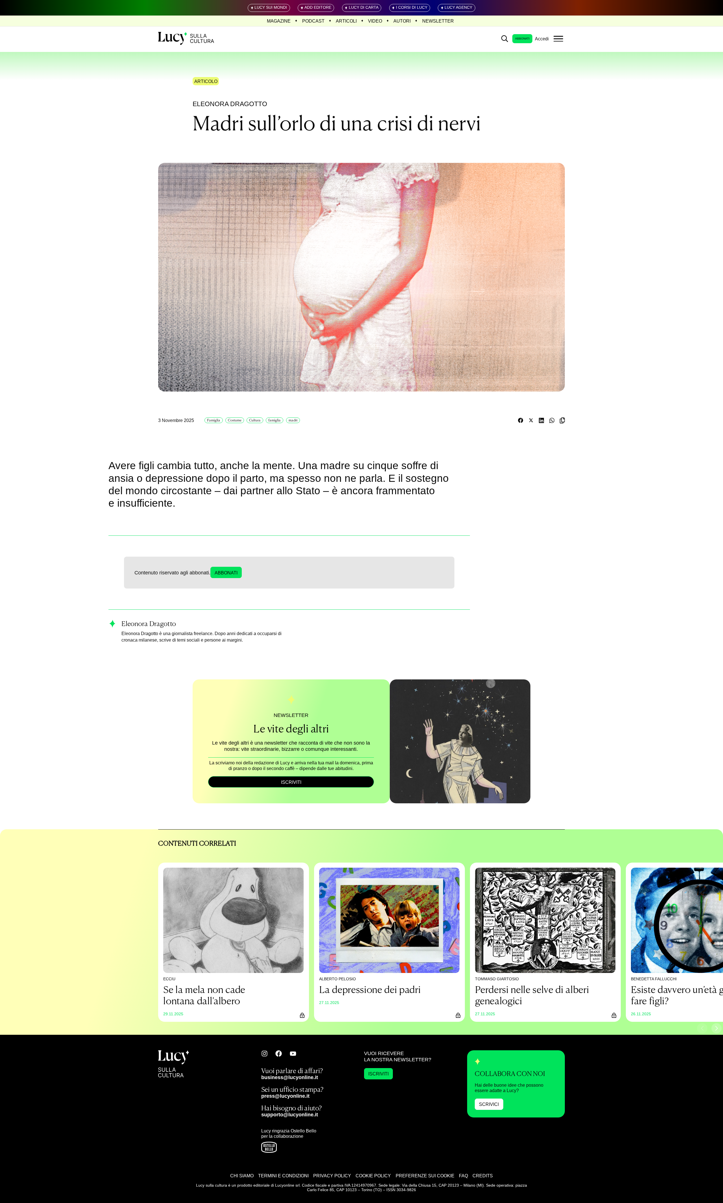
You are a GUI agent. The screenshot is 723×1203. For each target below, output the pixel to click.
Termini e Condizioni (283, 1175)
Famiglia (213, 420)
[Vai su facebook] (278, 1053)
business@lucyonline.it (289, 1077)
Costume (234, 420)
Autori (402, 20)
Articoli (346, 20)
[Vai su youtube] (293, 1054)
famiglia (274, 420)
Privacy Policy (332, 1175)
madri (293, 420)
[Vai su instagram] (264, 1053)
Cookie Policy (373, 1175)
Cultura (255, 420)
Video (375, 20)
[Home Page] (186, 39)
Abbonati (522, 38)
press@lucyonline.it (285, 1096)
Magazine (279, 20)
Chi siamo (242, 1175)
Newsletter (438, 20)
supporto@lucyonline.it (289, 1114)
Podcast (313, 20)
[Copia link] (562, 420)
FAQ (463, 1175)
